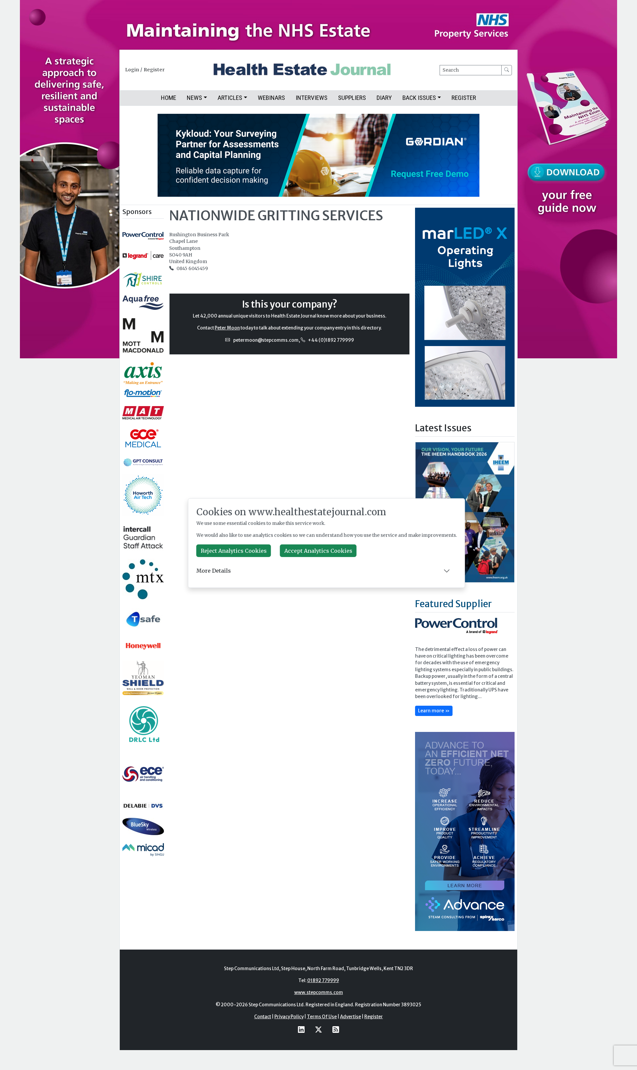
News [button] (194, 98)
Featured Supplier (453, 604)
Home (168, 98)
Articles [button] (230, 98)
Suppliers (352, 98)
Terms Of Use (322, 1017)
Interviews (311, 98)
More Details (213, 570)
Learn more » (434, 711)
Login (132, 70)
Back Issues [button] (419, 98)
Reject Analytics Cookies (234, 550)
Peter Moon (227, 328)
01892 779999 (323, 980)
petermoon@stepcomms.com (266, 340)
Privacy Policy (289, 1017)
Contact (262, 1017)
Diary (384, 98)
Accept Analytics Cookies (318, 550)
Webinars (271, 98)
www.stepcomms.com (318, 992)
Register (154, 70)
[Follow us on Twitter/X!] (318, 1030)
